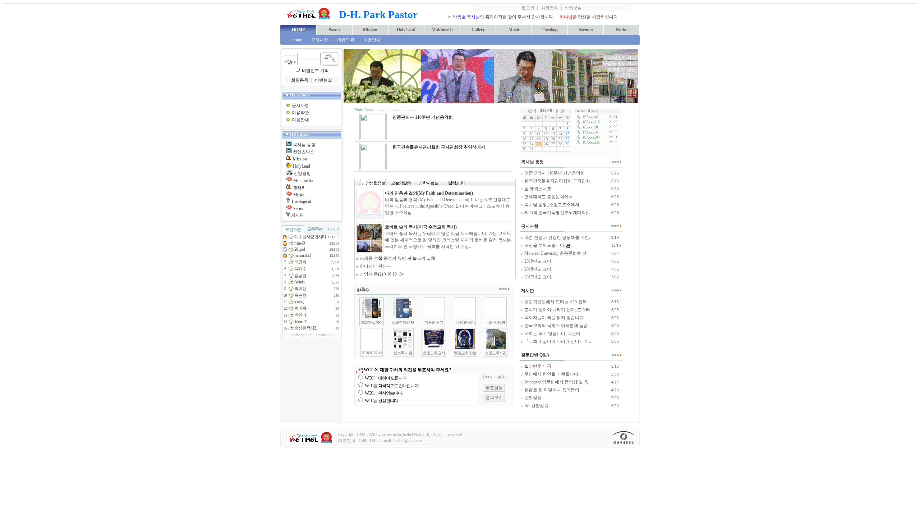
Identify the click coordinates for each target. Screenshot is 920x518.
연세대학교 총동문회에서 (548, 196)
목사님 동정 (304, 144)
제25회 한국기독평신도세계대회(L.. (557, 212)
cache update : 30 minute (311, 335)
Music (514, 29)
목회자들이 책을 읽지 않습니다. (554, 317)
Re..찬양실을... (537, 405)
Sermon (586, 29)
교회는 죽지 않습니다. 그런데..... (554, 333)
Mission (370, 29)
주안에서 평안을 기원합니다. (551, 374)
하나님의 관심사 (375, 266)
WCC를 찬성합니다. (382, 400)
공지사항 (319, 39)
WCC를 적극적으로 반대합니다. (392, 385)
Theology (550, 29)
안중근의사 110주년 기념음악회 (554, 173)
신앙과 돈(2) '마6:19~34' (381, 274)
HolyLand (406, 29)
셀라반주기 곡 (537, 366)
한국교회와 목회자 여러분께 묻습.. (556, 325)
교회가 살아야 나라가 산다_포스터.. (557, 309)
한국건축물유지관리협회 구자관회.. (557, 180)
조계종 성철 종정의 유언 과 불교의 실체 (397, 258)
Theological (301, 201)
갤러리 (299, 187)
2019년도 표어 (537, 261)
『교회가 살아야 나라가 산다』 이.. (557, 341)
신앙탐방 (302, 173)
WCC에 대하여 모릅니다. (386, 378)
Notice (621, 29)
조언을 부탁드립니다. (544, 245)
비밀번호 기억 (315, 70)
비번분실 (573, 7)
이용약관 (345, 39)
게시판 (297, 215)
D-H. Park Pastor (378, 14)
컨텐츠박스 (303, 151)
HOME (298, 29)
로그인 (527, 7)
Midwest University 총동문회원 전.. (556, 253)
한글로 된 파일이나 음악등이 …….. (557, 389)
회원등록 (549, 7)
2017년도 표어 (537, 277)
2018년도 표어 (537, 269)
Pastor (334, 29)
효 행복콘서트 (537, 188)
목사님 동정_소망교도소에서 (551, 204)
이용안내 (372, 39)
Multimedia (442, 29)
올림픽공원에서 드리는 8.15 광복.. (556, 301)
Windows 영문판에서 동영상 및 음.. (556, 382)
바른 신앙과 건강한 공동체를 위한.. (557, 237)
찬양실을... (534, 397)
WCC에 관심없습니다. (383, 393)
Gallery (478, 29)
